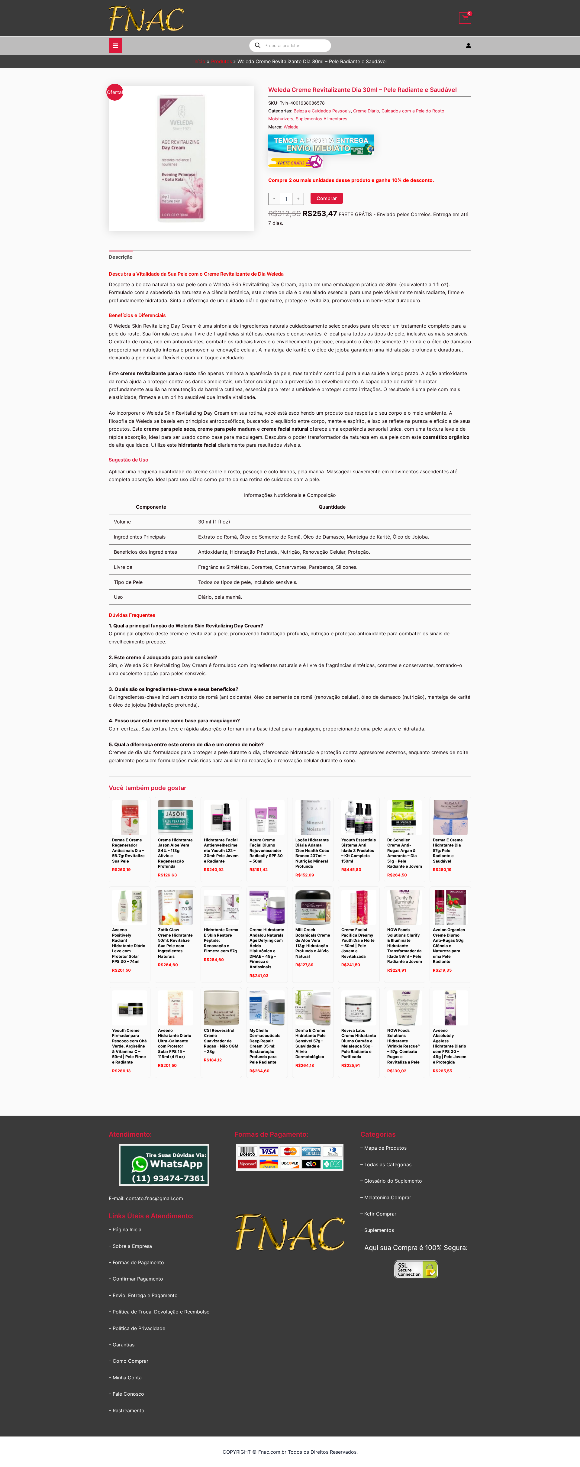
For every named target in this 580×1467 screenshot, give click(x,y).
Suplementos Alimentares (321, 118)
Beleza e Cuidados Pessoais (322, 110)
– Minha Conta (125, 1378)
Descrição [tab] (121, 257)
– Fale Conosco (126, 1394)
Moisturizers (280, 118)
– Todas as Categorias (385, 1164)
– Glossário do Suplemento (391, 1181)
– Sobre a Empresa (130, 1246)
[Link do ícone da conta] (468, 45)
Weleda (291, 126)
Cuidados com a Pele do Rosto (413, 110)
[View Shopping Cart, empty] (465, 18)
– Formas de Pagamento (136, 1262)
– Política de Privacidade (137, 1328)
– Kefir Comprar (378, 1214)
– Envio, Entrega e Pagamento (143, 1295)
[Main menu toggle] (115, 45)
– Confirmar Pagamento (136, 1279)
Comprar (327, 198)
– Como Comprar (128, 1361)
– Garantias (121, 1345)
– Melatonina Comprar (385, 1197)
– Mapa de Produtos (383, 1148)
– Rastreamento (126, 1410)
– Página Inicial (126, 1229)
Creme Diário (366, 110)
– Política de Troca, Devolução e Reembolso (159, 1312)
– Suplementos (377, 1230)
